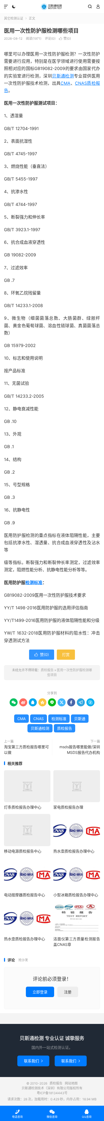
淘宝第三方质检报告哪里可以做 (26, 749)
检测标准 (33, 582)
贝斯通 (79, 718)
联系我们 (33, 1061)
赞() (65, 38)
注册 (67, 992)
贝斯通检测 (63, 76)
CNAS (81, 83)
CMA (65, 83)
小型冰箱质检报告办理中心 (75, 895)
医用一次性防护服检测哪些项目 (41, 31)
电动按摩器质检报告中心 (24, 895)
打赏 (66, 654)
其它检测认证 (13, 18)
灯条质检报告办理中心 (22, 807)
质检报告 (52, 6)
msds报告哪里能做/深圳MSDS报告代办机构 (79, 749)
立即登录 (40, 992)
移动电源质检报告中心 (22, 851)
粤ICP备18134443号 (52, 1093)
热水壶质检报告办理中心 (73, 851)
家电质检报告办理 (68, 807)
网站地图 (71, 1083)
